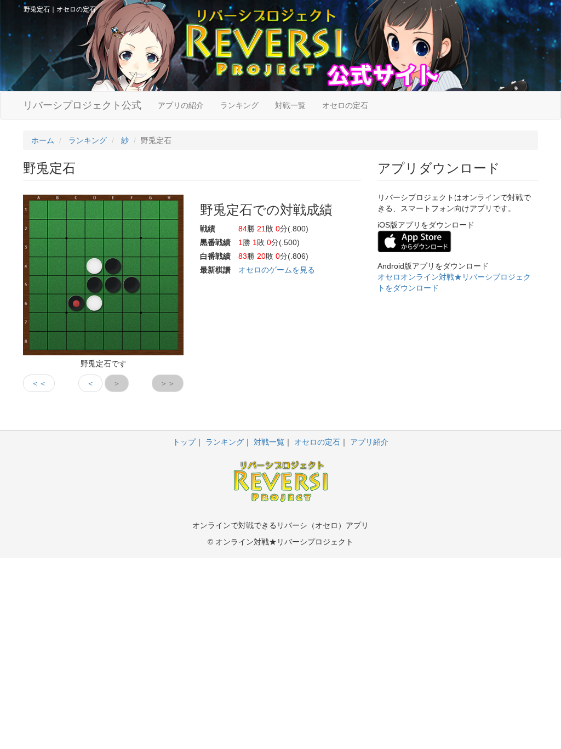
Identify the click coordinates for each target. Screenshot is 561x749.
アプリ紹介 (369, 442)
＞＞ (167, 383)
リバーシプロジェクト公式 (82, 105)
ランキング (239, 105)
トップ (184, 442)
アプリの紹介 (181, 105)
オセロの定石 (345, 105)
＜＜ (39, 383)
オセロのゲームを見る (276, 269)
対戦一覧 (290, 105)
